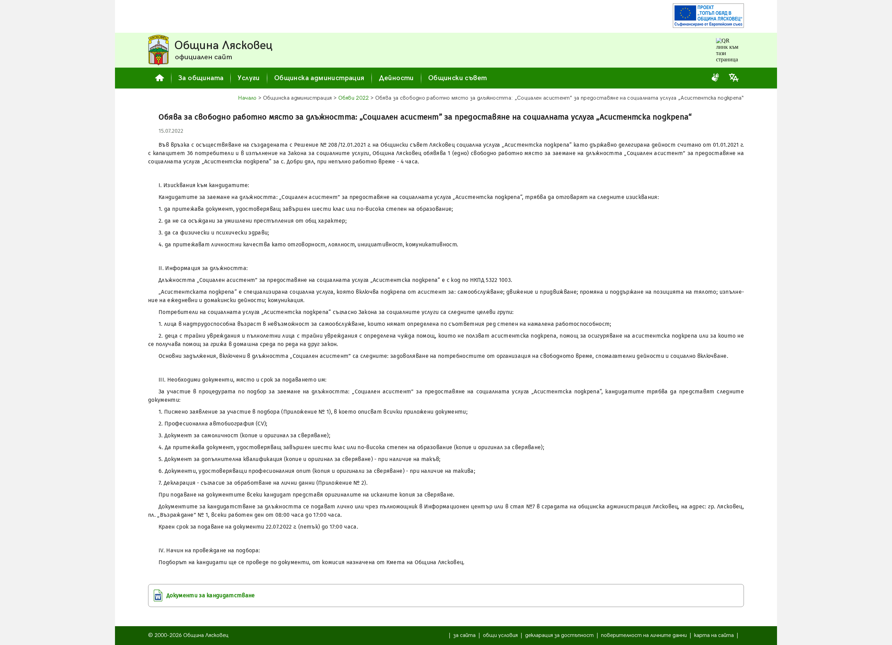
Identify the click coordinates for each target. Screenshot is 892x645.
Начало (247, 98)
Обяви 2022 (353, 98)
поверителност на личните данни (644, 635)
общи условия (500, 635)
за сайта (464, 635)
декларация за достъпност (559, 635)
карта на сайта (714, 635)
